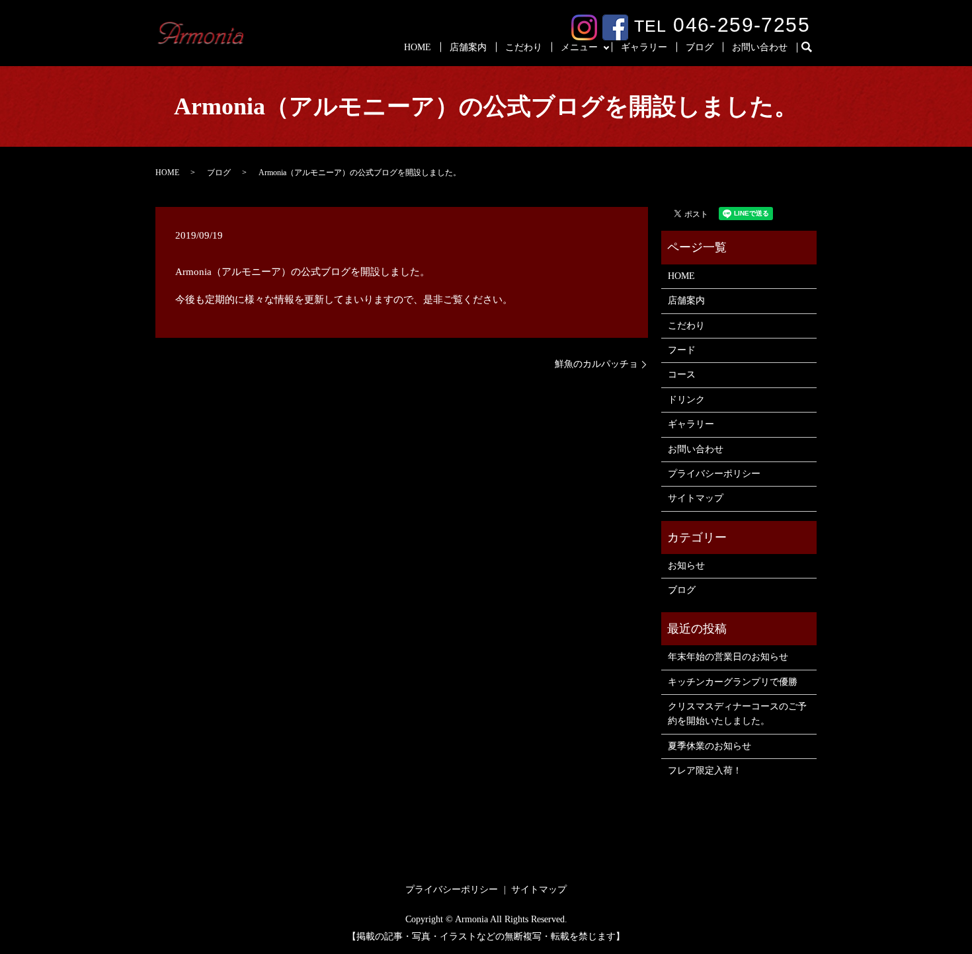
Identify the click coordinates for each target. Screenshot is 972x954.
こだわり (523, 47)
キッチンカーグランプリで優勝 (732, 682)
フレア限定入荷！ (705, 770)
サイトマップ (695, 498)
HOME (417, 47)
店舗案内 (468, 47)
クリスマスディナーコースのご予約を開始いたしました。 (737, 713)
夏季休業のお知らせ (709, 746)
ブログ (699, 47)
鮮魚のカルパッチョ (596, 364)
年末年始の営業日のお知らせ (728, 657)
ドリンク (686, 400)
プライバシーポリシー (714, 474)
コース (682, 374)
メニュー (579, 47)
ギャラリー (644, 47)
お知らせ (686, 566)
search (812, 48)
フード (682, 350)
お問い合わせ (760, 47)
